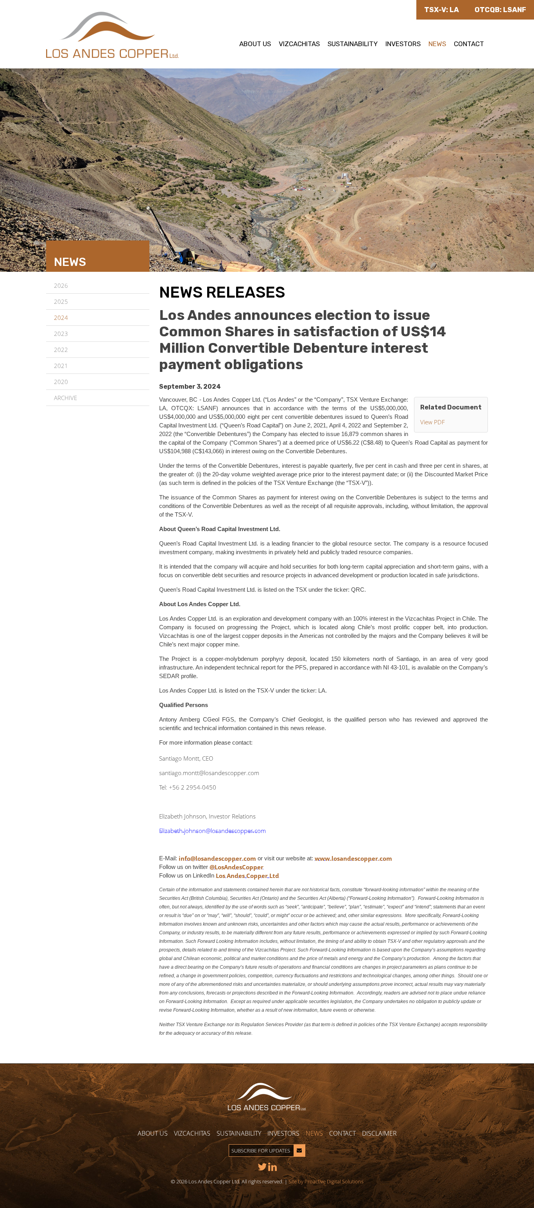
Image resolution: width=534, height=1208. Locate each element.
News (437, 44)
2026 (61, 285)
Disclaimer (379, 1133)
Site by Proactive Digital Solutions (326, 1181)
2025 (61, 301)
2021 (61, 366)
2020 (61, 382)
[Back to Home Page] (112, 34)
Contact (469, 44)
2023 (61, 333)
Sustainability (353, 44)
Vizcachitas (299, 44)
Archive (65, 398)
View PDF (432, 422)
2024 (61, 317)
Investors (403, 44)
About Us (255, 44)
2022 (61, 350)
